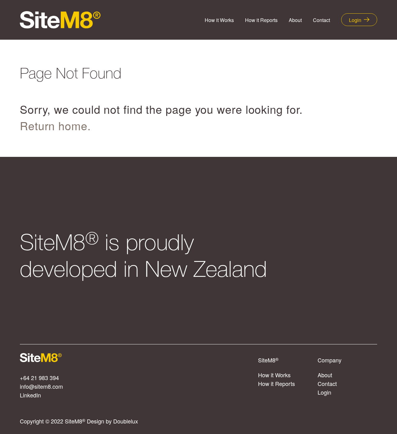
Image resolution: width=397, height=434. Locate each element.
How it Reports (261, 20)
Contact (321, 20)
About (295, 20)
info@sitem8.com (41, 386)
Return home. (55, 125)
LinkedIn (30, 395)
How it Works (219, 20)
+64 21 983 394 (39, 378)
